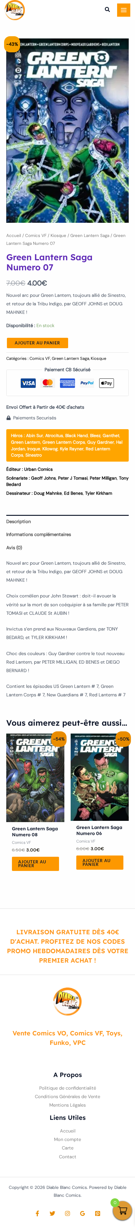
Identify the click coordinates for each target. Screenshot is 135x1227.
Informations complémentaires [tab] (38, 535)
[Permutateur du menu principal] (123, 10)
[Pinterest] (97, 1213)
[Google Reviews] (82, 1213)
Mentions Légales (67, 1105)
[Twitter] (52, 1213)
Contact (67, 1157)
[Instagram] (67, 1213)
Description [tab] (18, 522)
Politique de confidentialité (67, 1088)
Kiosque (58, 235)
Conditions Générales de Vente (67, 1097)
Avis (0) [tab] (14, 548)
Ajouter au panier (37, 342)
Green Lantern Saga (89, 235)
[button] (108, 10)
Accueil (13, 235)
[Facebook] (37, 1213)
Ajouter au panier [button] (32, 863)
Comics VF (35, 235)
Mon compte (67, 1140)
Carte (67, 1148)
